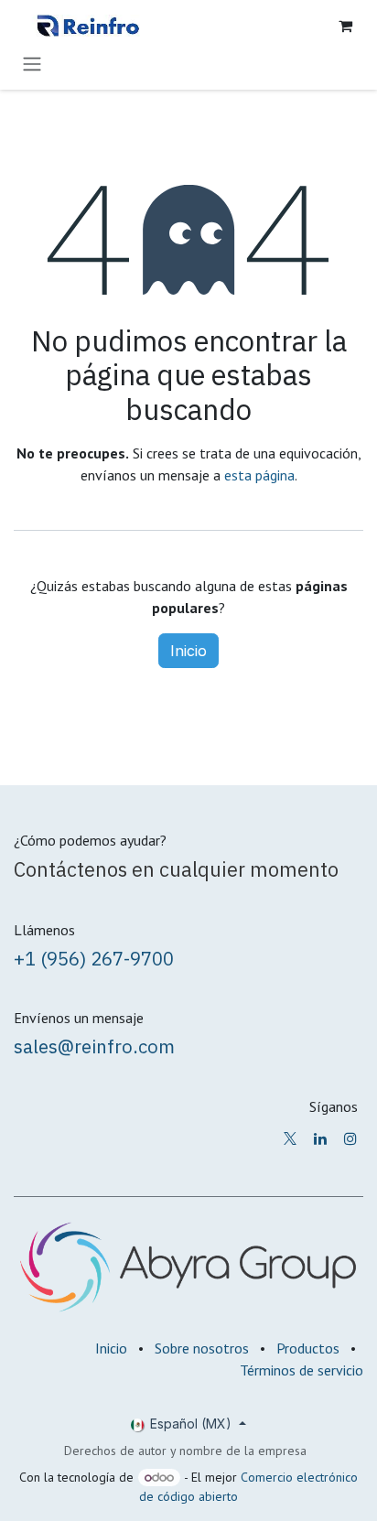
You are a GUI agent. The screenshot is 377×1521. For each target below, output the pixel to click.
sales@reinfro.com (94, 1046)
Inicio (188, 651)
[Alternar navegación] (32, 63)
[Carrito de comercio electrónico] (345, 25)
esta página (259, 475)
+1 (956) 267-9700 (94, 958)
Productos (307, 1348)
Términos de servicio (301, 1370)
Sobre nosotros (202, 1348)
